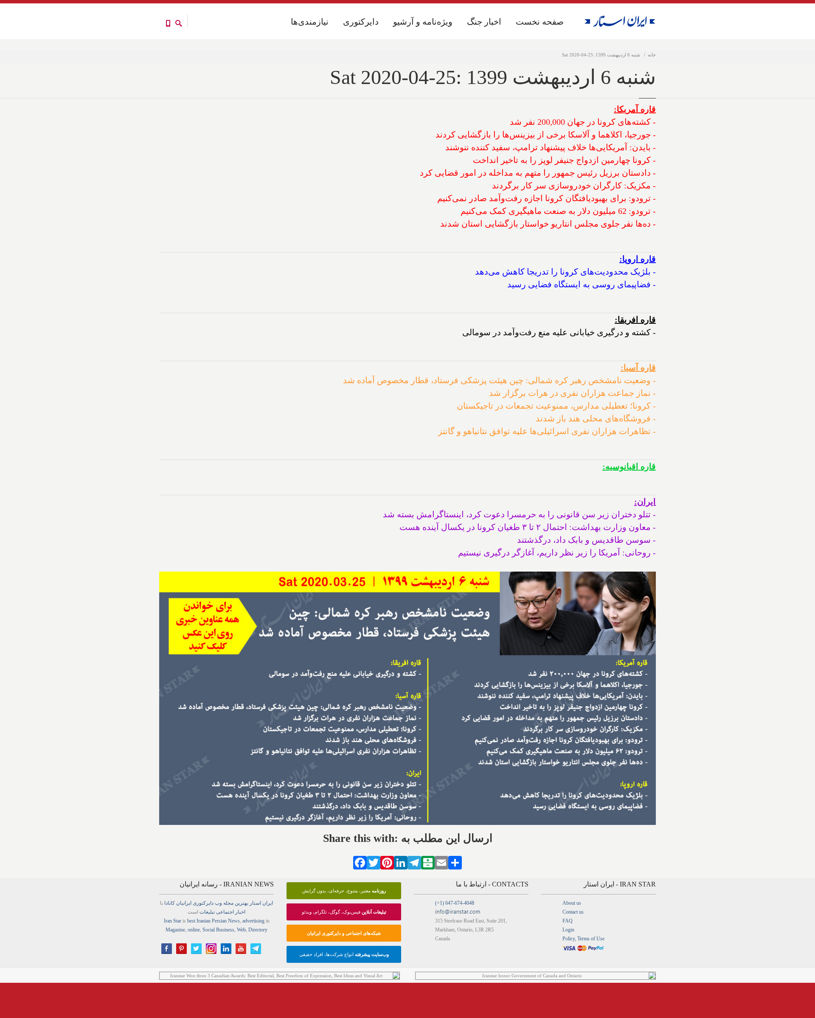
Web (241, 930)
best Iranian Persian (207, 921)
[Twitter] (373, 862)
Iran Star (172, 921)
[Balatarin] (428, 862)
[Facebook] (360, 862)
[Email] (441, 862)
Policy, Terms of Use (583, 939)
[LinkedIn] (401, 862)
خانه (652, 54)
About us (571, 903)
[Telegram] (414, 862)
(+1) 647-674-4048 (454, 903)
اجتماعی (225, 912)
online (194, 930)
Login (568, 930)
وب (218, 903)
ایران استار (261, 903)
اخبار (240, 912)
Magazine (175, 930)
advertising (253, 921)
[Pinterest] (387, 862)
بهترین (241, 903)
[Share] (455, 862)
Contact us (573, 912)
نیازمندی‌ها (310, 21)
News (234, 921)
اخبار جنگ (484, 21)
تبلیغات (207, 912)
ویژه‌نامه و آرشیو (422, 21)
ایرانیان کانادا (177, 903)
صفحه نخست (540, 21)
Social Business (218, 930)
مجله (228, 903)
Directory (257, 930)
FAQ (567, 921)
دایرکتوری (361, 21)
